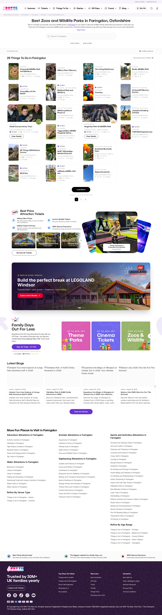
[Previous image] (10, 113)
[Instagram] (27, 595)
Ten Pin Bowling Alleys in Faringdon (124, 512)
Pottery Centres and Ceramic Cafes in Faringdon (129, 499)
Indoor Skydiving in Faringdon (122, 479)
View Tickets (74, 43)
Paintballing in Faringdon (120, 496)
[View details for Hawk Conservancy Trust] (24, 122)
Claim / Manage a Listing (131, 581)
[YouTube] (33, 595)
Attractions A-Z (63, 588)
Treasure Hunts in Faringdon (70, 497)
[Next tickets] (81, 240)
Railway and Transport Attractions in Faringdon (77, 477)
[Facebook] (9, 595)
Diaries (80, 8)
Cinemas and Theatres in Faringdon (124, 449)
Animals (43, 15)
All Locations (62, 592)
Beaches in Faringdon (15, 467)
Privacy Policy (128, 588)
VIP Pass (96, 8)
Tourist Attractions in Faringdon (71, 490)
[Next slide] (150, 336)
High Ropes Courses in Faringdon (20, 446)
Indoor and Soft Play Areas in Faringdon (125, 483)
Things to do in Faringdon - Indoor (20, 497)
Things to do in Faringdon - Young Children (127, 536)
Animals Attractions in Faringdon (75, 435)
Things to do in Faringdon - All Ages (124, 530)
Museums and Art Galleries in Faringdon (74, 474)
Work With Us (151, 1)
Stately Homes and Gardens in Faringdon (74, 483)
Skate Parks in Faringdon (120, 502)
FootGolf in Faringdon (118, 466)
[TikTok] (21, 595)
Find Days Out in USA (98, 595)
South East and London (11, 15)
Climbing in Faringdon (15, 443)
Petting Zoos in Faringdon (69, 446)
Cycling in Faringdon (118, 459)
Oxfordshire (25, 15)
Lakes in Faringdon (14, 470)
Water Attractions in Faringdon (22, 462)
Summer (31, 8)
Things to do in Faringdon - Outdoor (21, 501)
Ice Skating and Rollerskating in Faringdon (126, 476)
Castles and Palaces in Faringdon (71, 464)
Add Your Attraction (129, 584)
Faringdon (35, 15)
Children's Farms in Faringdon (70, 443)
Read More (81, 30)
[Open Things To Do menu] (70, 8)
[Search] (151, 8)
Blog (124, 8)
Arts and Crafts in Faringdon (121, 446)
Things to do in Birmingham (67, 581)
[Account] (157, 8)
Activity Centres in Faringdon (18, 440)
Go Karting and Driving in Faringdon (124, 469)
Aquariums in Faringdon (68, 440)
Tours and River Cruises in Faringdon (73, 493)
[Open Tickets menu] (50, 8)
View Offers (87, 43)
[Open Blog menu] (128, 8)
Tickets (44, 8)
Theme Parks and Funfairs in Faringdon (74, 487)
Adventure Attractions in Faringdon (25, 435)
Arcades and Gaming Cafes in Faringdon (126, 443)
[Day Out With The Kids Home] (10, 8)
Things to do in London (66, 577)
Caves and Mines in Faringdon (70, 467)
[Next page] (85, 199)
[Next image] (40, 113)
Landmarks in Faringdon (68, 470)
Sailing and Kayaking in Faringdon (20, 477)
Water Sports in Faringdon (17, 487)
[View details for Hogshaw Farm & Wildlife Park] (99, 122)
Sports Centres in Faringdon (121, 509)
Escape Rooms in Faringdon (121, 463)
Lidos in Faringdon (14, 474)
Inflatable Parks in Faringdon (121, 486)
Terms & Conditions (129, 592)
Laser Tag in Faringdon (119, 493)
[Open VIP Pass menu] (101, 8)
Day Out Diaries (96, 577)
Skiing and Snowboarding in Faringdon (125, 506)
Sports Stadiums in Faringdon (70, 480)
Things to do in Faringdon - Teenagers (125, 543)
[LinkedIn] (15, 595)
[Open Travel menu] (116, 8)
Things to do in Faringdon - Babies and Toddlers (129, 533)
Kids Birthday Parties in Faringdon (123, 489)
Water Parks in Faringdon (17, 483)
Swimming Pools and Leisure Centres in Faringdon (26, 480)
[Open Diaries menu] (85, 8)
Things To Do (62, 8)
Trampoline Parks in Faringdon (122, 516)
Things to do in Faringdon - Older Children (126, 539)
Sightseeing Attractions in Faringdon (77, 458)
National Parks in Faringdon (17, 450)
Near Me (143, 8)
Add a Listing (140, 1)
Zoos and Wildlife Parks (56, 15)
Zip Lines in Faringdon (15, 456)
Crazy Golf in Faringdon (119, 456)
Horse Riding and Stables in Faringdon (125, 473)
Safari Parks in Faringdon (68, 450)
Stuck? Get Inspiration (65, 584)
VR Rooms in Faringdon (119, 519)
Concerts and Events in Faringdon (123, 453)
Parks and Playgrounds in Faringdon (21, 453)
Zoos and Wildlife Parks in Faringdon (73, 453)
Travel (111, 8)
